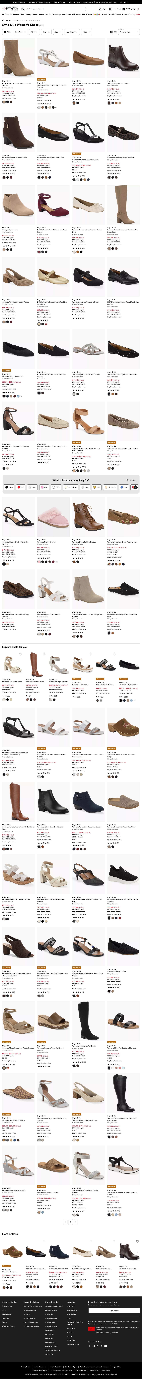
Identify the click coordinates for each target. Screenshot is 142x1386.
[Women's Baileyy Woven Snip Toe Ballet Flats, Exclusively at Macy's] (82, 1251)
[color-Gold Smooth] (84, 470)
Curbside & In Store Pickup (53, 1306)
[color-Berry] (53, 561)
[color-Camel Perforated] (42, 107)
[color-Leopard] (116, 177)
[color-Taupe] (4, 102)
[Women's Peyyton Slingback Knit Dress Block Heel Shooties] (18, 946)
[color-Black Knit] (112, 177)
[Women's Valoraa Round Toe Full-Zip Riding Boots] (36, 664)
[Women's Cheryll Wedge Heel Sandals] (18, 874)
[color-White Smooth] (88, 470)
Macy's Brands (50, 1322)
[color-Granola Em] (109, 564)
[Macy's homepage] (3, 20)
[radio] (4, 102)
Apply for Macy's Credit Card (33, 1306)
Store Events (49, 1338)
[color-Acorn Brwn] (27, 699)
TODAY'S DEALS (19, 2)
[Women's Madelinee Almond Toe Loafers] (53, 349)
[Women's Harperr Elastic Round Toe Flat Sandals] (123, 1165)
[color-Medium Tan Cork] (84, 179)
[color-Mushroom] (74, 636)
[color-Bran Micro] (46, 177)
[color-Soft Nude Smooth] (74, 470)
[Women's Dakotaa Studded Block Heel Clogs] (123, 727)
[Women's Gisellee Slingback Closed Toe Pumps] (88, 874)
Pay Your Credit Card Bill (31, 1326)
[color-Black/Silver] (54, 699)
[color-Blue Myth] (42, 1212)
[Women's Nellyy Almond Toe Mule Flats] (123, 589)
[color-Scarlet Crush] (77, 849)
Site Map (69, 1336)
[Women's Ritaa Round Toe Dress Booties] (18, 58)
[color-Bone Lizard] (39, 776)
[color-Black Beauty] (77, 103)
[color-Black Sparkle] (11, 1210)
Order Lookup (6, 1314)
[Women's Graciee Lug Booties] (123, 58)
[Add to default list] (20, 654)
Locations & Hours (51, 1310)
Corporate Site (71, 1314)
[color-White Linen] (39, 634)
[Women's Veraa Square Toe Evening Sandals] (18, 421)
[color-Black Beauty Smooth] (7, 177)
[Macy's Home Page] (10, 9)
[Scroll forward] (135, 487)
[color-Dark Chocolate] (42, 393)
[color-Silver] (74, 394)
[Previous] (5, 58)
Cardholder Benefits (30, 1310)
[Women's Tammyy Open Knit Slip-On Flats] (123, 421)
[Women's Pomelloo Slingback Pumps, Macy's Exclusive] (106, 1251)
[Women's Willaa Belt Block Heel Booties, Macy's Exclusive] (59, 1251)
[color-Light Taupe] (119, 103)
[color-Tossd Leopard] (109, 177)
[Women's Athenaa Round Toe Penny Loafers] (123, 277)
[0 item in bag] (138, 9)
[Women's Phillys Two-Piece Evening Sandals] (88, 1165)
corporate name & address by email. (105, 1374)
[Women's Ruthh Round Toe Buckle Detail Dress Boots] (123, 205)
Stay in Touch (49, 1334)
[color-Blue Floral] (18, 396)
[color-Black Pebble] (74, 179)
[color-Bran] (116, 103)
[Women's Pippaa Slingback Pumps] (88, 1093)
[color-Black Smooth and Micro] (11, 249)
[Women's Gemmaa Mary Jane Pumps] (88, 277)
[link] (18, 92)
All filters (133, 480)
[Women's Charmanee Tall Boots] (88, 1021)
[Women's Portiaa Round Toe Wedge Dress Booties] (88, 589)
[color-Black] (7, 102)
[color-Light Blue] (123, 1068)
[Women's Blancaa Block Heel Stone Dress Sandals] (88, 946)
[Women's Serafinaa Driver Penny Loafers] (53, 421)
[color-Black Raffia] (81, 179)
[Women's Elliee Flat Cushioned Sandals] (123, 1021)
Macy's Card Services (31, 1322)
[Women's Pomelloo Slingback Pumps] (18, 277)
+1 (56, 107)
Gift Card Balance (29, 1318)
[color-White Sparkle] (50, 699)
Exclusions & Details (102, 1332)
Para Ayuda (6, 1318)
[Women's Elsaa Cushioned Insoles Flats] (88, 58)
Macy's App (49, 1314)
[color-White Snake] (77, 179)
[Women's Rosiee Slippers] (53, 517)
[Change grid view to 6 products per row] (115, 32)
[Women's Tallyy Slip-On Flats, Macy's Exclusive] (129, 664)
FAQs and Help (7, 1306)
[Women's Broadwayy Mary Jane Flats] (123, 132)
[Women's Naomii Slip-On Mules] (18, 1093)
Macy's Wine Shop (51, 1326)
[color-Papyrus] (4, 699)
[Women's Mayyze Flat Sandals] (53, 1165)
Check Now (114, 1332)
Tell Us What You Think (52, 1350)
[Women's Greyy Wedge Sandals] (18, 1165)
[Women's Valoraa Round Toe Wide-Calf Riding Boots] (123, 1093)
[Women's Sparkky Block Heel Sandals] (88, 349)
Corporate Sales (72, 1310)
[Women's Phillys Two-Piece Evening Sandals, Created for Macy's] (59, 664)
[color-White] (112, 1068)
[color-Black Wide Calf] (109, 1137)
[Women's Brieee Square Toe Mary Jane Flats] (53, 277)
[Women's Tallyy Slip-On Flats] (18, 349)
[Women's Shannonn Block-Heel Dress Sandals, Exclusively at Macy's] (12, 664)
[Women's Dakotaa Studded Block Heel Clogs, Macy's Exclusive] (12, 1251)
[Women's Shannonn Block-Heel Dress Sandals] (53, 874)
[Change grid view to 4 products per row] (111, 32)
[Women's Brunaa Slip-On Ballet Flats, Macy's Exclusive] (36, 1251)
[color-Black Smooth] (39, 177)
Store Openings (50, 1342)
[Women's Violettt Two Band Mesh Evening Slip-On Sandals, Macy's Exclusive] (106, 664)
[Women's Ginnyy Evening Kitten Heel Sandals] (18, 517)
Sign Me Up (114, 1310)
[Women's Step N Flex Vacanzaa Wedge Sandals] (53, 58)
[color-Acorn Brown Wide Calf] (116, 1137)
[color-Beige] (11, 1140)
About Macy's (71, 1306)
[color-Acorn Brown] (74, 103)
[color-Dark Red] (46, 324)
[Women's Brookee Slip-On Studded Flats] (123, 349)
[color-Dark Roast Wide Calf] (112, 1137)
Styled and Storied (73, 1344)
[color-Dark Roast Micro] (4, 177)
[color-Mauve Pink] (39, 561)
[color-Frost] (74, 251)
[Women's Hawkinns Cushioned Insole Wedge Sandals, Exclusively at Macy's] (82, 664)
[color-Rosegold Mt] (116, 1068)
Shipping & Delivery (8, 1326)
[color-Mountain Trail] (109, 846)
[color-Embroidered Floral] (7, 1068)
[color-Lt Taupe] (11, 995)
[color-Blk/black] (4, 774)
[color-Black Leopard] (46, 561)
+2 (56, 562)
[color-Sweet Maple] (119, 564)
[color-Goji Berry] (119, 918)
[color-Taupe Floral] (11, 396)
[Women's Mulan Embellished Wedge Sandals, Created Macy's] (18, 727)
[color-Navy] (88, 179)
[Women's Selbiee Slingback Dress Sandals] (88, 727)
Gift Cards (27, 1314)
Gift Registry (49, 1354)
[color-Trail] (112, 918)
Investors (69, 1318)
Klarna (4, 1310)
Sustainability (71, 1340)
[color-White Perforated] (39, 107)
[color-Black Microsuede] (77, 470)
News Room (70, 1332)
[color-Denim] (14, 1140)
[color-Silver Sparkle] (4, 1210)
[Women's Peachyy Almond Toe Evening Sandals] (53, 1093)
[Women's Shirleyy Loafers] (123, 946)
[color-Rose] (119, 1068)
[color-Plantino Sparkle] (7, 1210)
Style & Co (16, 20)
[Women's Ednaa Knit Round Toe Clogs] (123, 802)
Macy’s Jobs (71, 1328)
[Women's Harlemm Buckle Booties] (18, 132)
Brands (8, 20)
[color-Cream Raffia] (49, 107)
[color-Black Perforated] (53, 107)
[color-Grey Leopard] (49, 561)
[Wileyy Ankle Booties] (18, 205)
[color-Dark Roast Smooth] (42, 177)
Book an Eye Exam (51, 1346)
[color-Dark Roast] (11, 102)
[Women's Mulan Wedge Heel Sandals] (88, 132)
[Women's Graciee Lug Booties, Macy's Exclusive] (129, 1251)
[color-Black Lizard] (46, 107)
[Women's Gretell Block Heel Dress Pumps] (53, 205)
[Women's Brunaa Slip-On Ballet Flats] (53, 132)
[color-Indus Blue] (42, 251)
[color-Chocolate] (116, 564)
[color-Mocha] (39, 1212)
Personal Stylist (50, 1330)
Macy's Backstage (51, 1318)
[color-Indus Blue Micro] (49, 177)
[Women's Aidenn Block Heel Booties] (53, 802)
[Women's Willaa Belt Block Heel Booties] (88, 802)
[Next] (32, 58)
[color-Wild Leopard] (4, 1140)
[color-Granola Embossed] (109, 776)
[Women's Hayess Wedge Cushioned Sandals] (53, 1021)
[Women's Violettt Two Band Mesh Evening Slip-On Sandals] (53, 946)
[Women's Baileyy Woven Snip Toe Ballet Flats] (88, 205)
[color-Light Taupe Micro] (4, 249)
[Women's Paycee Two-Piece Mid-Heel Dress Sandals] (88, 421)
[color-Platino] (39, 324)
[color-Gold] (81, 774)
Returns (4, 1322)
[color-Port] (11, 177)
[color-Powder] (7, 774)
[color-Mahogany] (42, 846)
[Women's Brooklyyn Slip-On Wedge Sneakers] (123, 874)
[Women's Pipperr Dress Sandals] (53, 589)
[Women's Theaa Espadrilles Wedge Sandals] (18, 1021)
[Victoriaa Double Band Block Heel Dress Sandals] (53, 727)
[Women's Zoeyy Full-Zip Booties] (88, 517)
